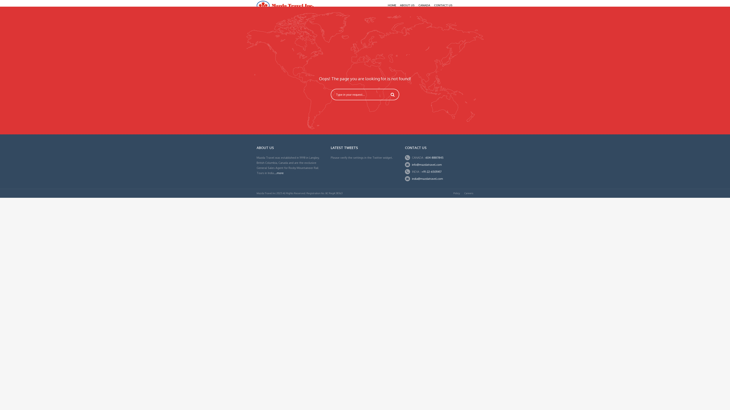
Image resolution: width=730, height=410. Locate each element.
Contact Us (443, 5)
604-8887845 (434, 157)
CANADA (424, 5)
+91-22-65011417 (431, 171)
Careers (468, 193)
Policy (456, 193)
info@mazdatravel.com (427, 164)
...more (279, 173)
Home (392, 5)
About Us (407, 5)
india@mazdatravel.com (427, 179)
